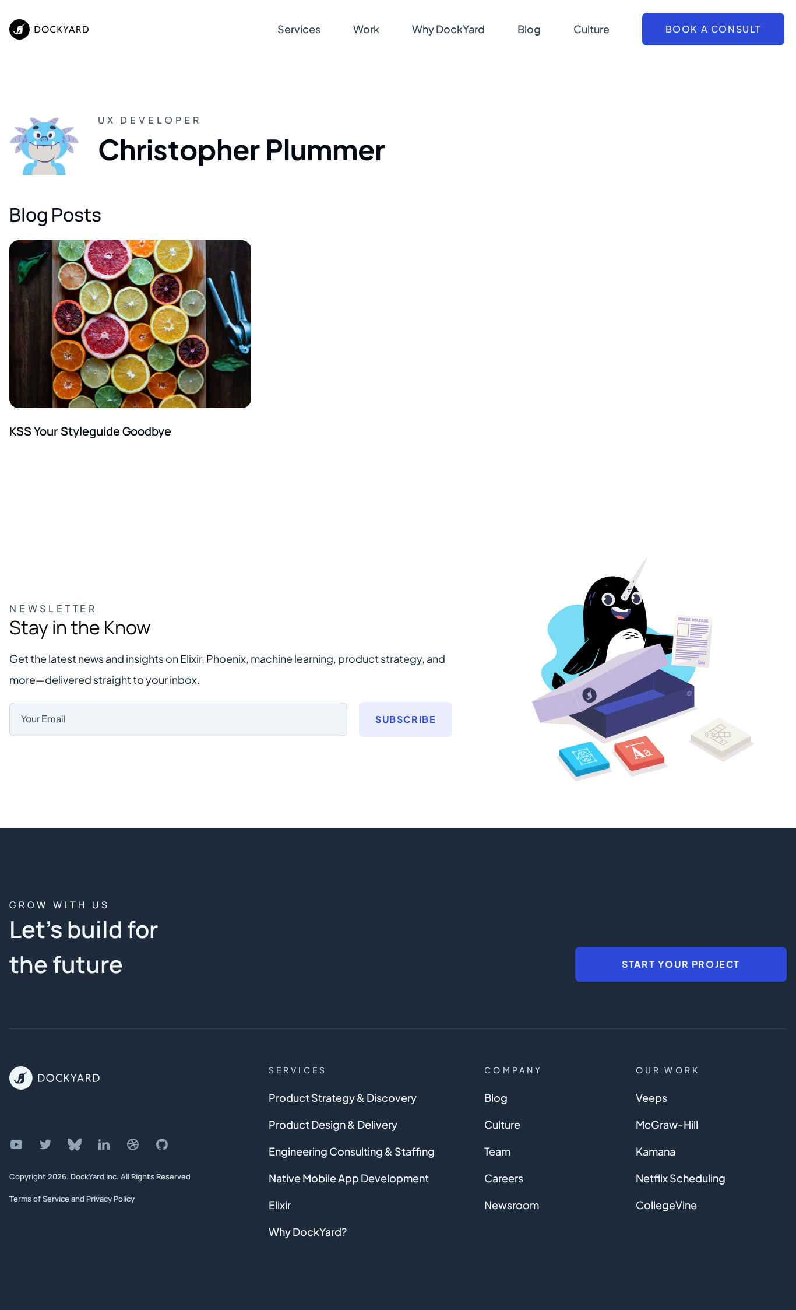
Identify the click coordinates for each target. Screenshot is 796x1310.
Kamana (655, 1151)
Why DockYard (448, 29)
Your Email (43, 718)
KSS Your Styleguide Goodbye (90, 431)
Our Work (668, 1070)
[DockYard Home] (54, 1078)
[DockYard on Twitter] (45, 1144)
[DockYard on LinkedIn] (104, 1144)
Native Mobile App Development (349, 1178)
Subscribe (405, 719)
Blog (529, 29)
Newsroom (511, 1204)
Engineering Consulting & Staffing (352, 1151)
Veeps (651, 1097)
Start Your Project (681, 964)
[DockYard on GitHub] (162, 1144)
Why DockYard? (308, 1231)
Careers (503, 1178)
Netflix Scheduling (680, 1178)
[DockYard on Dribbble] (133, 1144)
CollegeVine (666, 1204)
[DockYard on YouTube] (16, 1144)
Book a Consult (713, 29)
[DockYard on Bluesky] (75, 1144)
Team (497, 1151)
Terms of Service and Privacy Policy (72, 1198)
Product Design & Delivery (333, 1124)
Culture (591, 29)
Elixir (280, 1204)
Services (298, 29)
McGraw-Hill (667, 1124)
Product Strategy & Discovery (343, 1097)
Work (366, 29)
